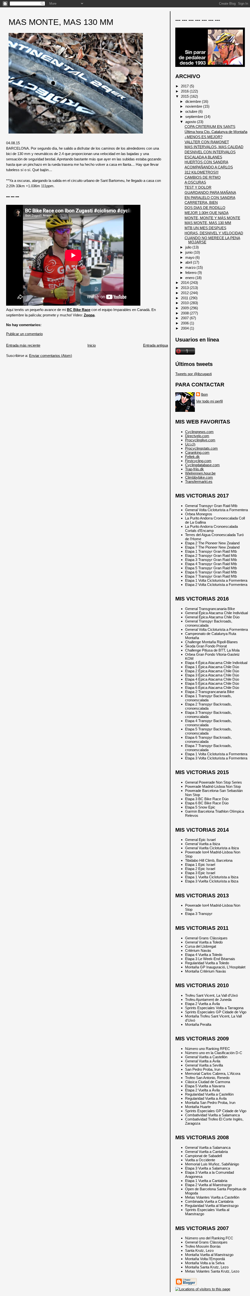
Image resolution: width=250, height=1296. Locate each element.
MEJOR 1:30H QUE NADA (207, 213)
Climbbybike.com (199, 477)
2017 (185, 86)
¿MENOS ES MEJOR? (203, 137)
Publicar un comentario (24, 334)
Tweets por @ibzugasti (193, 374)
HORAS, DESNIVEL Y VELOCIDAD (214, 233)
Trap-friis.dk (194, 469)
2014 (185, 282)
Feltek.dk (192, 457)
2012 (185, 293)
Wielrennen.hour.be (200, 473)
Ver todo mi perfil (209, 401)
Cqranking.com (197, 452)
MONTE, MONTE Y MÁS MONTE (212, 218)
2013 (185, 288)
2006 (185, 323)
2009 (185, 308)
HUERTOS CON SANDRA (206, 162)
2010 (185, 303)
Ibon (204, 394)
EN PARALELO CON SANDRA (210, 198)
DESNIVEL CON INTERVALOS (210, 152)
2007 (185, 318)
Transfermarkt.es (198, 481)
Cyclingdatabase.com (202, 465)
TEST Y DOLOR (198, 187)
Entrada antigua (155, 345)
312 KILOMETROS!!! (202, 172)
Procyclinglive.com (200, 440)
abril (189, 262)
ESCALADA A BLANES (203, 157)
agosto (191, 122)
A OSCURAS (195, 182)
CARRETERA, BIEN (201, 202)
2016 (185, 91)
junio (189, 252)
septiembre (194, 116)
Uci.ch (190, 444)
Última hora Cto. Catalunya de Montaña (216, 132)
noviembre (194, 106)
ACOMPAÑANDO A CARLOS (209, 167)
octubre (191, 111)
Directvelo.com (197, 436)
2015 (185, 96)
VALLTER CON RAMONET (207, 142)
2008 (185, 313)
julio (188, 247)
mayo (190, 257)
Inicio (91, 345)
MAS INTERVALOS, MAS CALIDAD (214, 147)
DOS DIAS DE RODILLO (205, 208)
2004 (185, 328)
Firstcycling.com (198, 461)
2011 (185, 298)
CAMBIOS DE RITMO (203, 177)
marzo (191, 267)
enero (190, 278)
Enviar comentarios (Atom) (50, 355)
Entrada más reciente (23, 345)
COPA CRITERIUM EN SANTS (210, 126)
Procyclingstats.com (201, 448)
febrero (191, 272)
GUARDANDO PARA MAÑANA (210, 192)
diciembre (193, 101)
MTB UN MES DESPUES (205, 228)
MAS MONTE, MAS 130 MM (61, 22)
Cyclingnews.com (199, 432)
